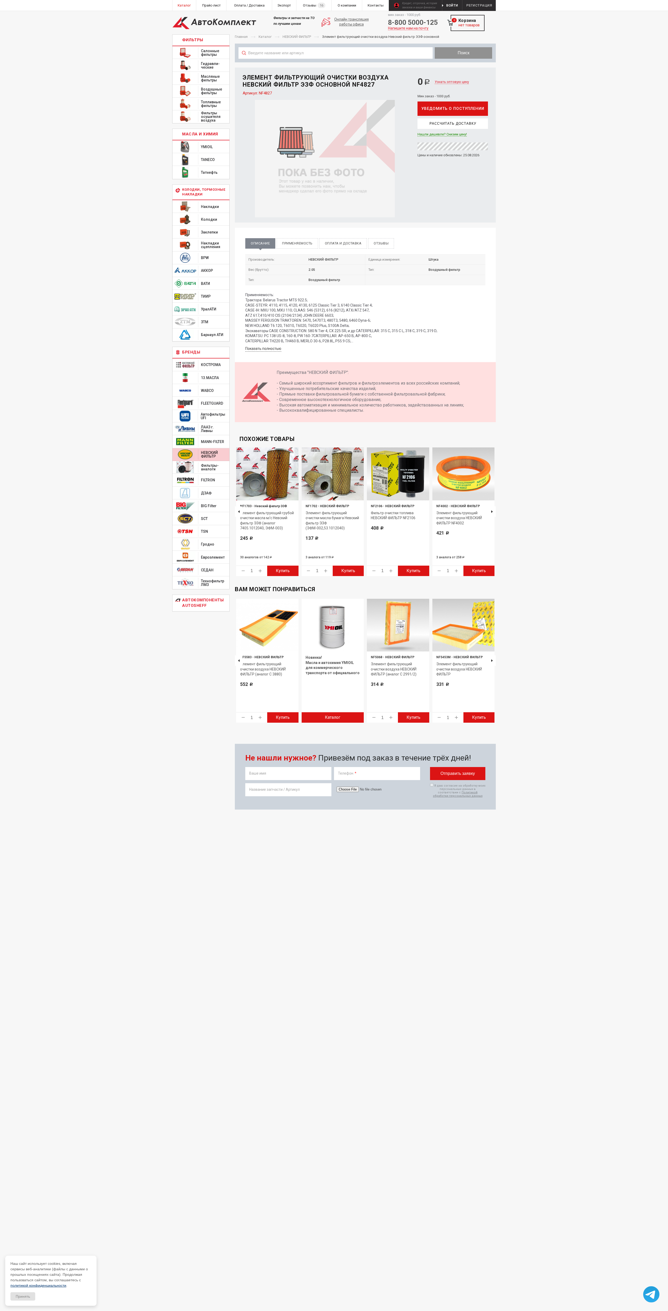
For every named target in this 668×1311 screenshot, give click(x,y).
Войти (452, 5)
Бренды (191, 352)
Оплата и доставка (343, 243)
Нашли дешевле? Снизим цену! (442, 134)
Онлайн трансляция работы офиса (351, 22)
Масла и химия (200, 134)
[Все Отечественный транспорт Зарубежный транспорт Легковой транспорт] (335, 64)
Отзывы (381, 243)
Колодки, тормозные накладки (203, 192)
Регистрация (479, 5)
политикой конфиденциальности (38, 1285)
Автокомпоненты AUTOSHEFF (203, 603)
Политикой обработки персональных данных (457, 794)
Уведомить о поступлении (452, 108)
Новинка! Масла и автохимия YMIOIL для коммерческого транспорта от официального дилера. (333, 667)
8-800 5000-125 (413, 22)
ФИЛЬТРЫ (192, 40)
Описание (260, 243)
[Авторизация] (665, 2)
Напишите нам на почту (408, 28)
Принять (23, 1296)
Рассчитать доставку (453, 123)
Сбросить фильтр (454, 64)
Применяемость (297, 243)
